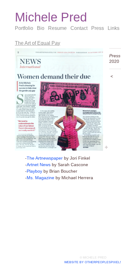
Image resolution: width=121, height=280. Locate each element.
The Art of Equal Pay (37, 43)
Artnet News (39, 164)
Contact (78, 28)
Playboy (34, 171)
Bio (40, 28)
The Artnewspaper (45, 158)
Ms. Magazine (40, 177)
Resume (57, 28)
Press (97, 28)
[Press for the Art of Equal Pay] (59, 99)
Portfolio (24, 28)
